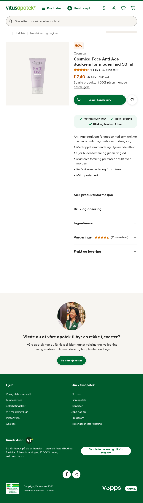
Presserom (78, 417)
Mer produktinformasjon (93, 195)
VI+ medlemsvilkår (17, 412)
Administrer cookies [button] (34, 490)
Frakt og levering (87, 251)
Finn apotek (79, 400)
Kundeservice (14, 400)
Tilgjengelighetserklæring (87, 423)
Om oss (76, 394)
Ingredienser (84, 223)
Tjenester (77, 406)
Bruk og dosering (87, 209)
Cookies (10, 423)
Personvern (13, 417)
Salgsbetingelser (16, 406)
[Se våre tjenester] (71, 316)
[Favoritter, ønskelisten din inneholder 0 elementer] (123, 8)
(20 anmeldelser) (110, 69)
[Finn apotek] (104, 8)
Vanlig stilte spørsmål (18, 394)
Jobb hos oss (79, 412)
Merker (50, 490)
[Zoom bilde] (37, 73)
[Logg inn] (113, 8)
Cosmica (80, 53)
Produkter (54, 8)
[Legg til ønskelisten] (132, 100)
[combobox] (71, 21)
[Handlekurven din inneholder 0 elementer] (133, 8)
